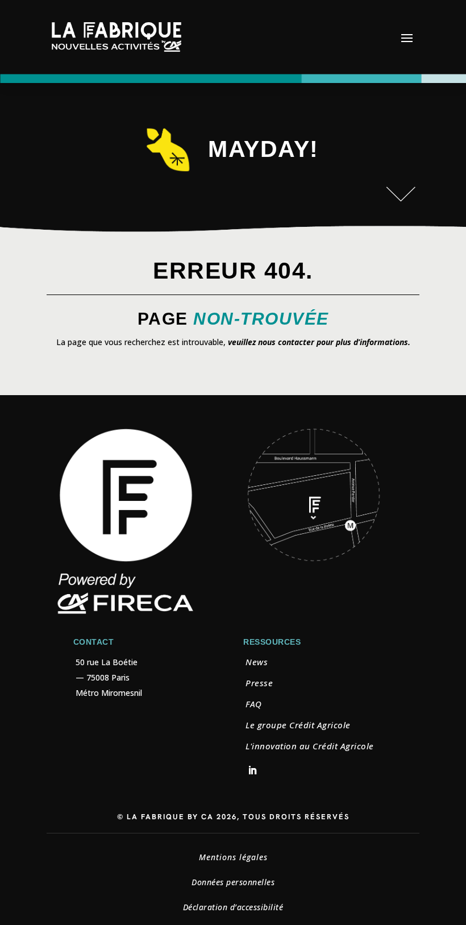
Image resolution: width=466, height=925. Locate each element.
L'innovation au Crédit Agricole (310, 746)
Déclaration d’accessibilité (233, 907)
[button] (407, 37)
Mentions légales (233, 857)
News (257, 661)
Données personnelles (233, 882)
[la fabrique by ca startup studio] (313, 560)
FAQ (254, 704)
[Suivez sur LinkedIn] (252, 770)
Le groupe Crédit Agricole (298, 725)
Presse (259, 682)
